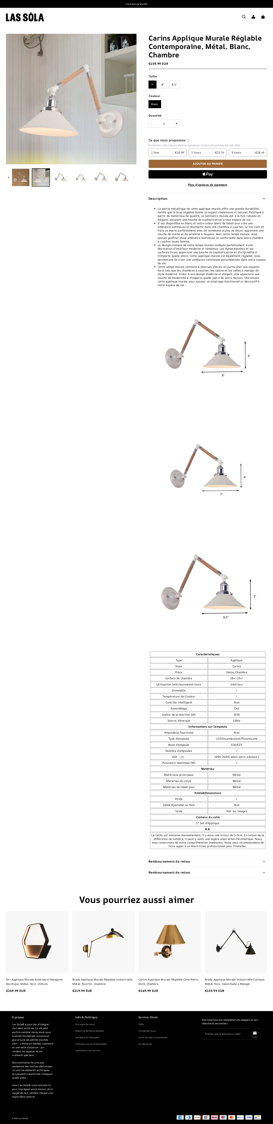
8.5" (174, 84)
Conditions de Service (87, 1050)
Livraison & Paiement (87, 1037)
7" (152, 84)
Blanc (154, 104)
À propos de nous (85, 1024)
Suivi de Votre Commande (152, 1037)
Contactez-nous (147, 1030)
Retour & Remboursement (89, 1030)
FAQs (141, 1024)
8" (162, 84)
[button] (244, 17)
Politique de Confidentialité (91, 1043)
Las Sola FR (23, 1118)
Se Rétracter (145, 1043)
